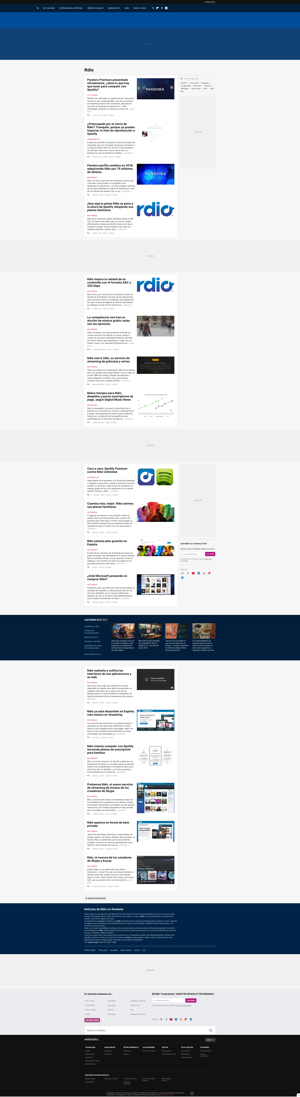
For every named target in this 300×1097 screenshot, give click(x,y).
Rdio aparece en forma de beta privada (108, 824)
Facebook (161, 8)
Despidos (205, 83)
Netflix (87, 1014)
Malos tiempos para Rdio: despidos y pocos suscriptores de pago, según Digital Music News (110, 396)
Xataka (87, 1051)
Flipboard (157, 8)
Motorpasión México (166, 1079)
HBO (205, 88)
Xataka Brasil (89, 1082)
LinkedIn (182, 577)
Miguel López (98, 195)
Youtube (193, 573)
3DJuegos (108, 1051)
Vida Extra (108, 1054)
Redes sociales (126, 950)
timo (144, 950)
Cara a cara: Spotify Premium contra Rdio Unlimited (107, 470)
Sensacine (127, 1051)
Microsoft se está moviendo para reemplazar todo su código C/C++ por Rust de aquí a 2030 (148, 644)
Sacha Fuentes (99, 886)
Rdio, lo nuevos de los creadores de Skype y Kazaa (109, 859)
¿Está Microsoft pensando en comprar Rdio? (107, 577)
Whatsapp (184, 88)
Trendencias (185, 1051)
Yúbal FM (97, 115)
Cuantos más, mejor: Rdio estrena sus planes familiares (110, 505)
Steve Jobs (194, 83)
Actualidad (92, 95)
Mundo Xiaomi (90, 1064)
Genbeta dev (96, 619)
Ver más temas (92, 1020)
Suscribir (210, 554)
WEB (127, 8)
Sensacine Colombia (127, 1083)
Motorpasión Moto (169, 1054)
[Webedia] (210, 1)
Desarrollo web (91, 626)
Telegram (166, 8)
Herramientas (93, 139)
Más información (167, 1095)
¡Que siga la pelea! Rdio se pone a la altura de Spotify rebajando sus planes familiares (110, 207)
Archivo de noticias (97, 898)
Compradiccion (186, 1057)
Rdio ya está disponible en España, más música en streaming (111, 713)
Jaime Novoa (98, 422)
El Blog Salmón (205, 1051)
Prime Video (196, 88)
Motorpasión (166, 1051)
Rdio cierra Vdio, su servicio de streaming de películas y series (108, 359)
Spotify (102, 921)
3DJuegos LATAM (110, 1079)
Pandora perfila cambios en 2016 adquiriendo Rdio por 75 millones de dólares (110, 169)
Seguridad (112, 1005)
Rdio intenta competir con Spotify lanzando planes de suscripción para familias (110, 749)
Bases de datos (91, 637)
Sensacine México (130, 1079)
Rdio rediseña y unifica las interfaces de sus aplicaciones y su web (109, 674)
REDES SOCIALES (95, 8)
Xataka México (90, 1079)
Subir (208, 1040)
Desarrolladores (92, 641)
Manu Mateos (100, 349)
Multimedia (92, 177)
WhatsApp (112, 1014)
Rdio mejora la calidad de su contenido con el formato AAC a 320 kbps (109, 282)
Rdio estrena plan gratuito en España (107, 542)
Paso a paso (103, 950)
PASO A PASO (139, 8)
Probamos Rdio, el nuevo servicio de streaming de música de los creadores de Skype (110, 788)
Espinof (126, 1054)
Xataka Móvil (89, 1054)
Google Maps (186, 86)
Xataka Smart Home (92, 1061)
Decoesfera (185, 1054)
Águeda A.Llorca (100, 157)
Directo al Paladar (149, 1051)
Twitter (153, 8)
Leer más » (128, 153)
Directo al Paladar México (149, 1079)
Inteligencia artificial (137, 1001)
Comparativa (93, 477)
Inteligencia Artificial (137, 1014)
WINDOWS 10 (114, 8)
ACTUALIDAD (49, 8)
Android (207, 86)
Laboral (137, 950)
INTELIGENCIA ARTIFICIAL (71, 8)
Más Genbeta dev (91, 654)
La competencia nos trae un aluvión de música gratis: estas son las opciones (108, 321)
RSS (204, 573)
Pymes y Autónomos (204, 1055)
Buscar (211, 1030)
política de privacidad (183, 1005)
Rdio (114, 942)
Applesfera (89, 1057)
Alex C (95, 567)
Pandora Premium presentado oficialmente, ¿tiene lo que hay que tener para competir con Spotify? (108, 84)
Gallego (96, 737)
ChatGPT (183, 83)
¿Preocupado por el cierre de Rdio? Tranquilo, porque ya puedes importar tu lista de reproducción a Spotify (111, 128)
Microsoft (197, 86)
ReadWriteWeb (93, 942)
